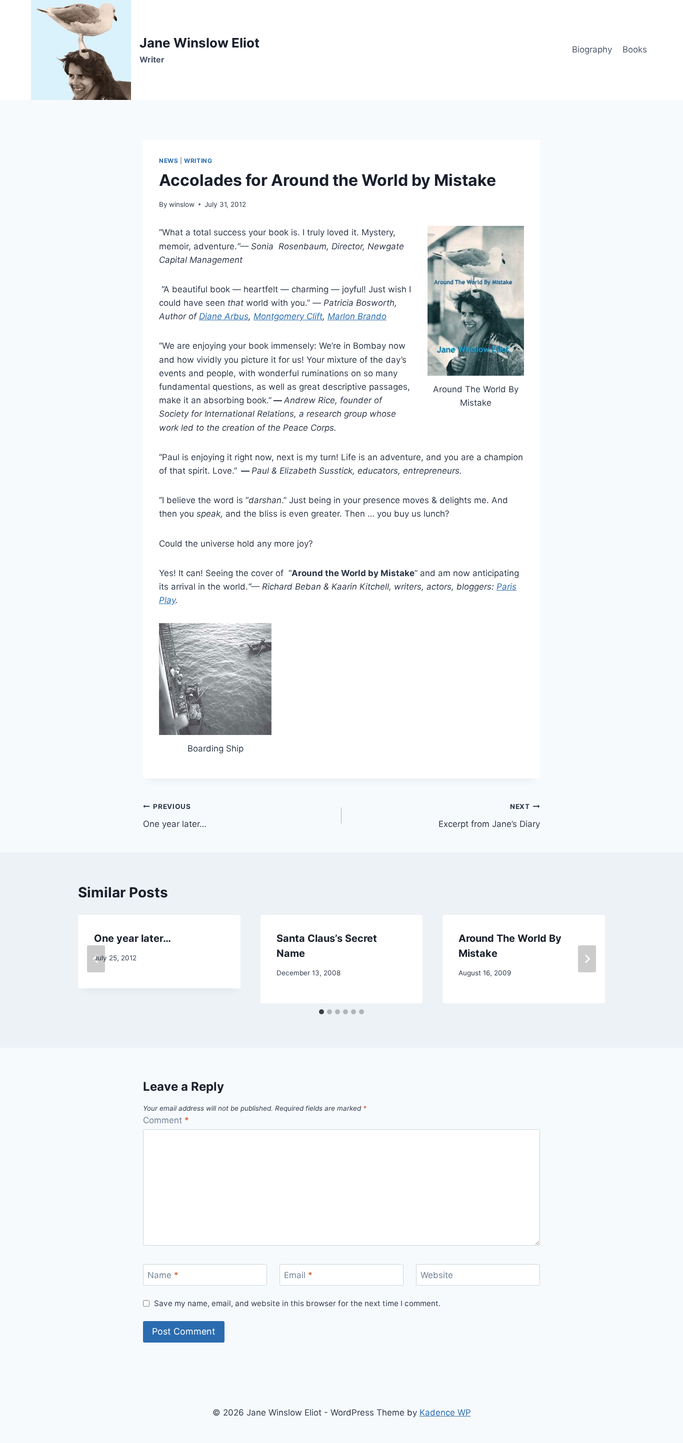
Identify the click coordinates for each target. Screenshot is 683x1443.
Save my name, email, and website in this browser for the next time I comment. (297, 1303)
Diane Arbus (223, 316)
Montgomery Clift (288, 316)
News (168, 160)
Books (634, 49)
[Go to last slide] (96, 958)
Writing (198, 160)
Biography (592, 49)
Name (163, 1275)
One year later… (174, 815)
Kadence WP (445, 1413)
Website (436, 1275)
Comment (166, 1120)
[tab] (321, 1011)
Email (298, 1275)
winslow (181, 204)
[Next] (587, 958)
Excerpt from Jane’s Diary (489, 815)
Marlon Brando (357, 316)
